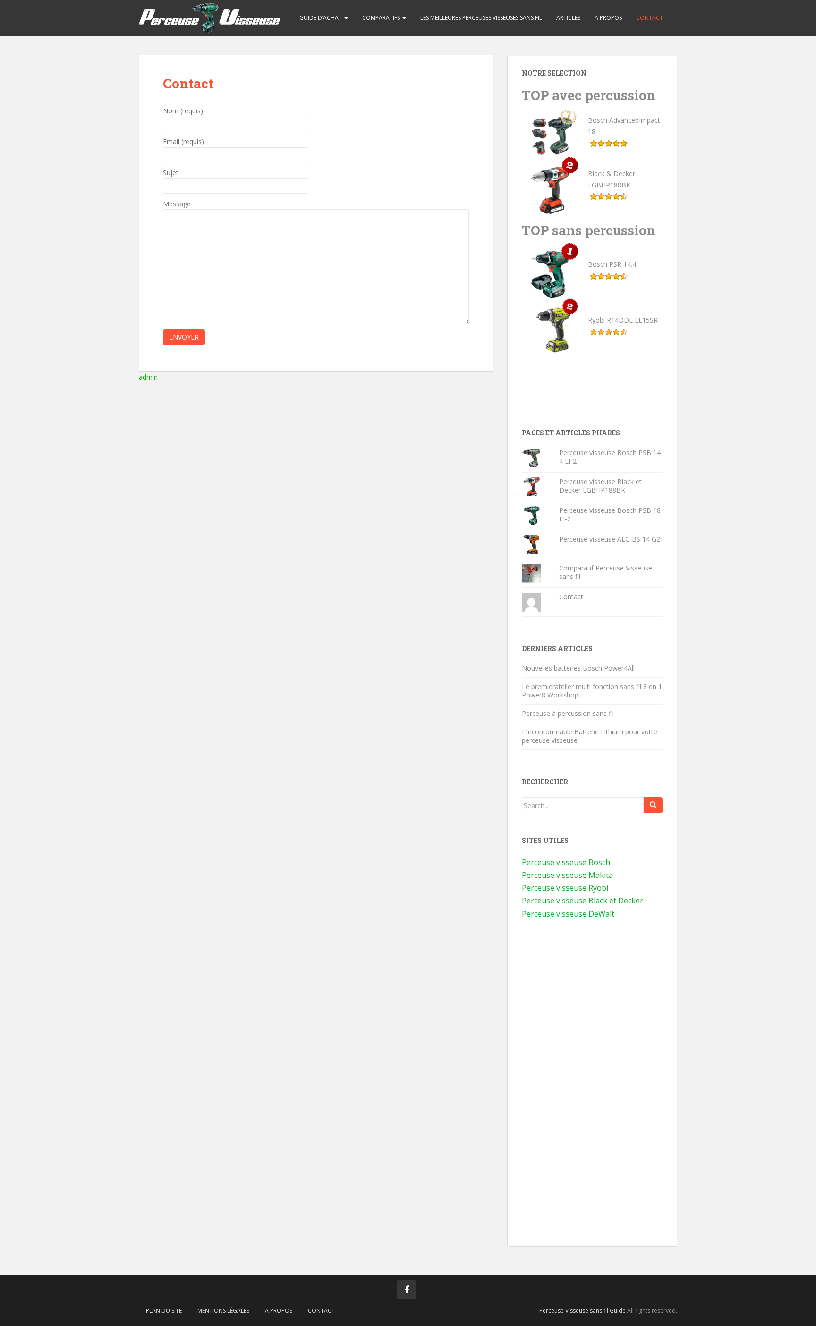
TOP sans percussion (588, 230)
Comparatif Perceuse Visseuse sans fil (605, 572)
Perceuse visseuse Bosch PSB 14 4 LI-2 (610, 457)
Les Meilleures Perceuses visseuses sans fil (481, 18)
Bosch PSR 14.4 (612, 264)
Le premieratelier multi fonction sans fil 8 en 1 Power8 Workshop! (592, 690)
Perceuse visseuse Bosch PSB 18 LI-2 (610, 514)
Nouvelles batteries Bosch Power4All (578, 667)
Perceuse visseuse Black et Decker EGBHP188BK (600, 485)
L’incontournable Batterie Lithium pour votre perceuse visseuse (589, 736)
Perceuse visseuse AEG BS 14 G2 (609, 539)
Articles (568, 18)
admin (148, 377)
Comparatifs (381, 18)
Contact (649, 18)
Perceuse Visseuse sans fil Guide (582, 1311)
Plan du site (164, 1311)
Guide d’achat (321, 18)
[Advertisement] (592, 391)
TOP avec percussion (588, 95)
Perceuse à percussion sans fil (568, 713)
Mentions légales (223, 1311)
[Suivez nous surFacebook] (406, 1289)
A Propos (608, 18)
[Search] (653, 805)
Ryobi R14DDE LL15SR (623, 319)
